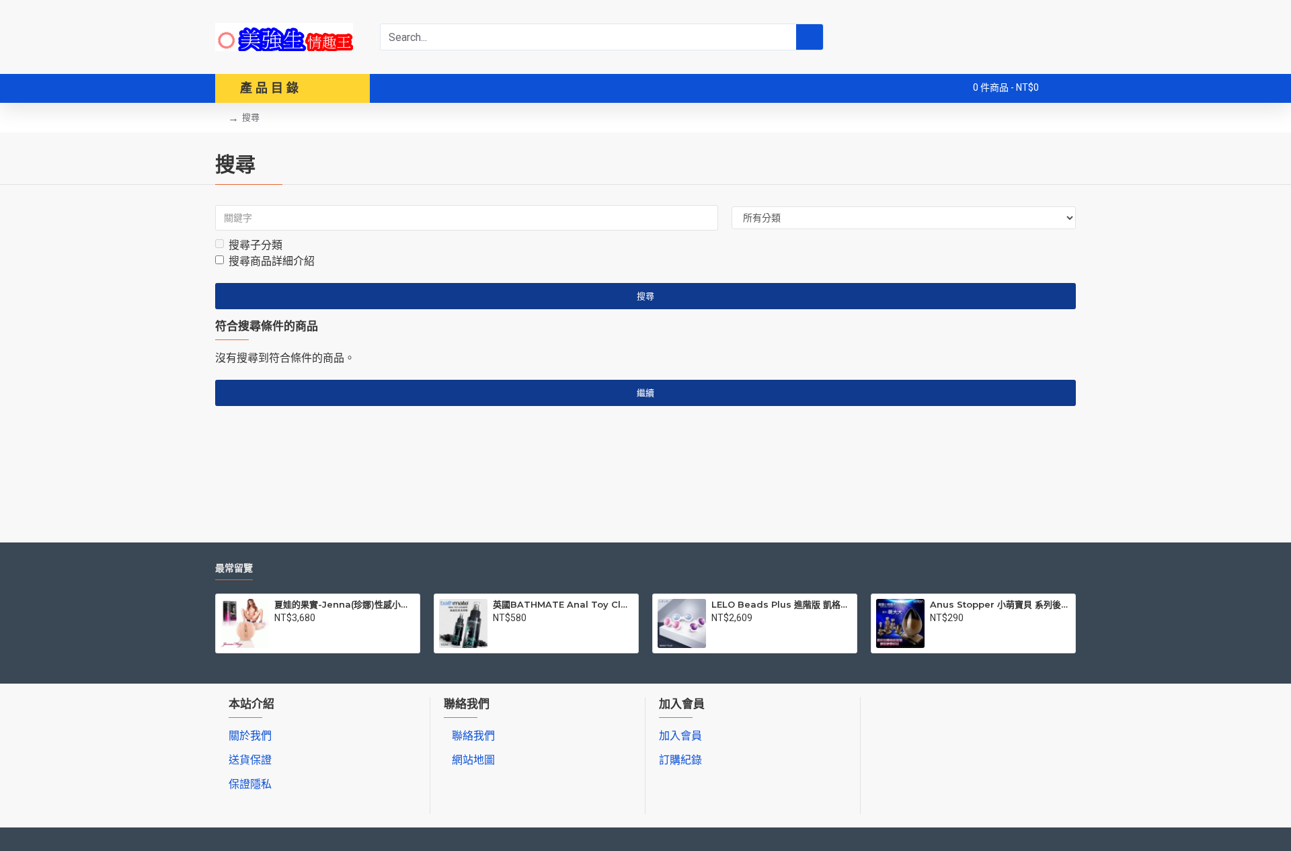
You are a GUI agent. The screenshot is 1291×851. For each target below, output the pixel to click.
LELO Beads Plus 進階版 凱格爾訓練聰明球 (781, 604)
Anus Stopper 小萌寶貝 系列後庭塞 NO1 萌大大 (1000, 604)
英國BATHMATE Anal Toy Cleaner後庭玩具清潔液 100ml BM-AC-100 (563, 604)
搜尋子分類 (255, 245)
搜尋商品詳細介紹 (272, 261)
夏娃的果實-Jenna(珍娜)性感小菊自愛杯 (344, 604)
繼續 (645, 393)
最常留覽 (234, 568)
